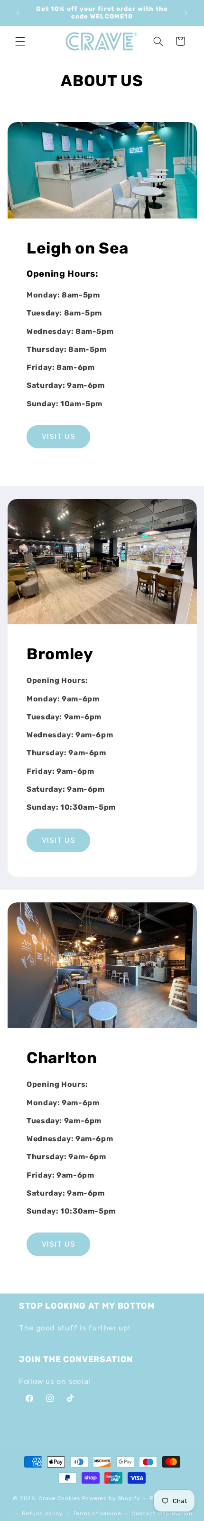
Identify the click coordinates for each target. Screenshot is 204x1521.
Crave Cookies (59, 1498)
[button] (20, 41)
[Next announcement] (186, 12)
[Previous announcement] (18, 12)
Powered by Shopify (111, 1498)
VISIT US (58, 436)
